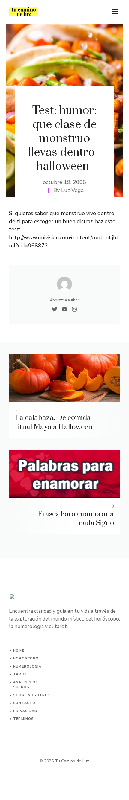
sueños (21, 687)
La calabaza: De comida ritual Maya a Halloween (53, 422)
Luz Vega (72, 190)
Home (18, 650)
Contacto (24, 703)
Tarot (20, 674)
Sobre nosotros (32, 695)
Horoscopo (26, 658)
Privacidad (25, 711)
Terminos (23, 719)
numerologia (27, 666)
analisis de (25, 682)
